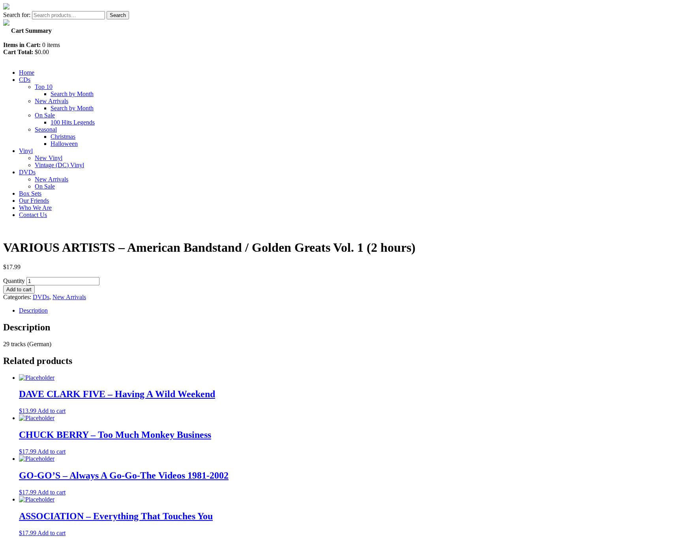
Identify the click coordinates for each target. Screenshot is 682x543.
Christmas (63, 136)
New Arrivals (51, 101)
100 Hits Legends (73, 122)
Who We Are (35, 207)
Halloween (64, 143)
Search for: (16, 14)
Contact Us (33, 214)
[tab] (349, 310)
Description (33, 310)
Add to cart (19, 289)
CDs (24, 79)
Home (26, 72)
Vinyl (26, 150)
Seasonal (46, 129)
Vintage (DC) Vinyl (59, 165)
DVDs (27, 172)
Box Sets (30, 193)
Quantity (14, 280)
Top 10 (43, 86)
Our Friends (34, 200)
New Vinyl (48, 158)
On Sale (45, 115)
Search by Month (72, 93)
